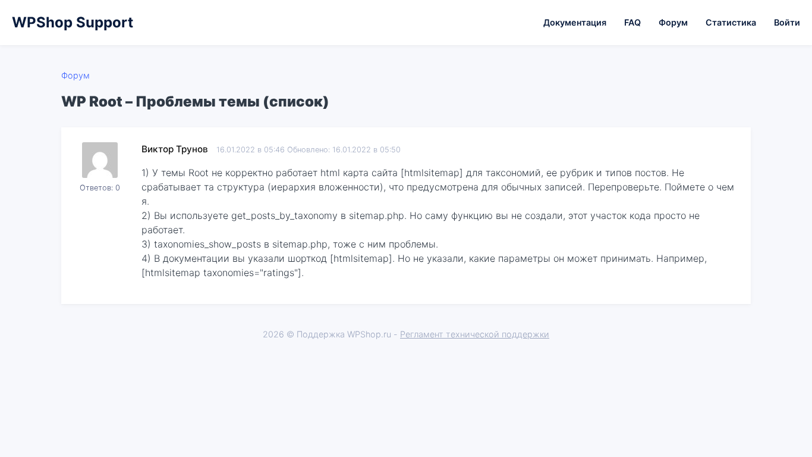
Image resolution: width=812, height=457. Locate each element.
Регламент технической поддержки (474, 334)
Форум (673, 22)
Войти (787, 22)
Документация (574, 22)
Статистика (731, 22)
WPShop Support (72, 22)
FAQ (632, 22)
